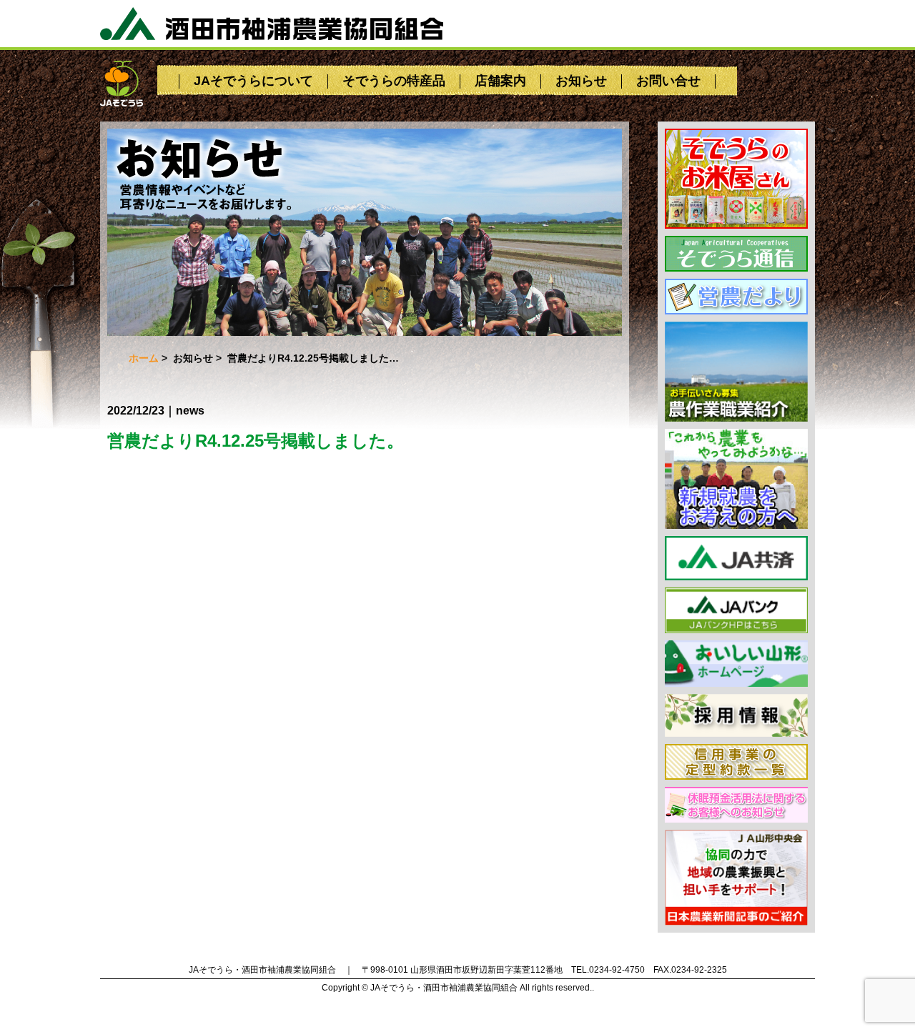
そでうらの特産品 (393, 81)
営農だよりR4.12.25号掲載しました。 (255, 440)
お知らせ (581, 81)
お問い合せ (668, 81)
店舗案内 (500, 81)
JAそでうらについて (253, 81)
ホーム (144, 358)
